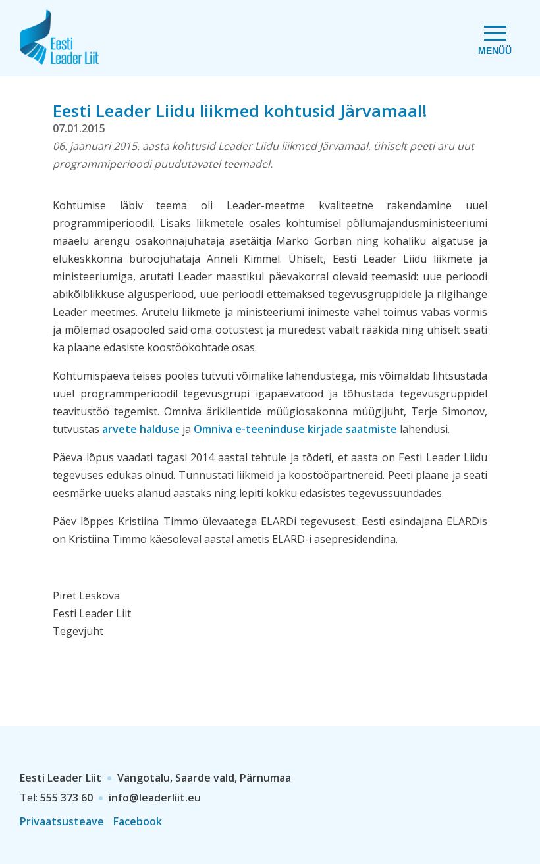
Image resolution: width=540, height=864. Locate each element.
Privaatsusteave (62, 821)
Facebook (137, 821)
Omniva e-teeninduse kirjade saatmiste (295, 429)
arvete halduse (141, 429)
